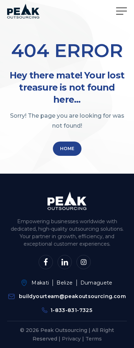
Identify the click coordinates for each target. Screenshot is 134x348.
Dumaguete (96, 283)
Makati (40, 283)
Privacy (71, 339)
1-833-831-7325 (71, 310)
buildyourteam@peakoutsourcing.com (72, 296)
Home (67, 148)
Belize (64, 283)
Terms (93, 339)
